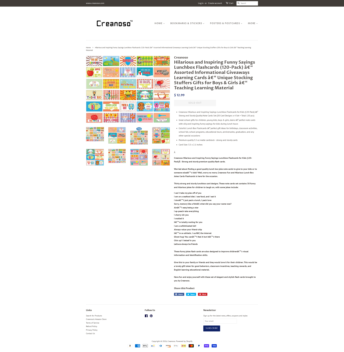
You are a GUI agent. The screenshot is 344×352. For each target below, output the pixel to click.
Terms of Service (92, 323)
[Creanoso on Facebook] (146, 316)
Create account (215, 3)
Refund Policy (91, 326)
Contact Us (90, 333)
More (252, 23)
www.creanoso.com (95, 3)
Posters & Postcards (225, 23)
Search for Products (94, 315)
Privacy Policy (91, 330)
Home (159, 23)
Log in (201, 3)
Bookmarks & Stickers (186, 23)
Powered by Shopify (184, 341)
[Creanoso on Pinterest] (151, 316)
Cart (231, 3)
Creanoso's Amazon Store (96, 319)
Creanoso (171, 341)
